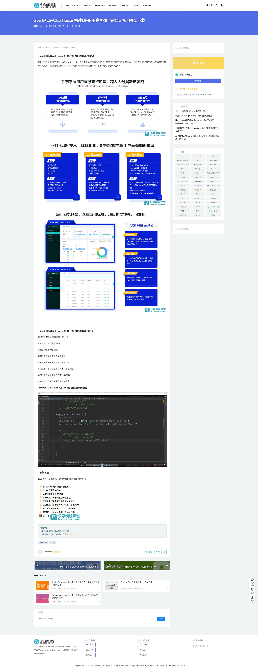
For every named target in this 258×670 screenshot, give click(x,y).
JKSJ (182, 169)
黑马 (213, 215)
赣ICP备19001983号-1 (177, 666)
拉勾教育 (183, 207)
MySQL (198, 169)
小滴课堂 (213, 198)
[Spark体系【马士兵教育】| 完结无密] (111, 585)
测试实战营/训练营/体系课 (213, 207)
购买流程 (143, 645)
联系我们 (89, 655)
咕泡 (198, 194)
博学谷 (182, 194)
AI (182, 156)
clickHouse (43, 542)
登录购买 (198, 81)
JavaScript (213, 160)
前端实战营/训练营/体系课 (213, 186)
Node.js (213, 169)
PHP (182, 173)
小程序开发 (183, 202)
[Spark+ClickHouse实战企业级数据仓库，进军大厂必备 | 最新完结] (42, 585)
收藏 (149, 552)
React (183, 177)
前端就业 (183, 190)
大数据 (182, 198)
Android (198, 156)
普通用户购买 (186, 75)
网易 (198, 211)
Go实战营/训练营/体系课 (182, 161)
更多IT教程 (147, 5)
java (198, 160)
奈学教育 (198, 198)
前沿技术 (57, 47)
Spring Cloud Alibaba (182, 182)
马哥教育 (183, 215)
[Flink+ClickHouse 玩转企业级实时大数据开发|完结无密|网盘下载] (42, 598)
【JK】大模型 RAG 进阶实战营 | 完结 (191, 111)
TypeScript (198, 181)
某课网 (198, 207)
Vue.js (183, 185)
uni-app (213, 181)
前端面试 (213, 190)
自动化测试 (213, 211)
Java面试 (213, 164)
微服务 (213, 202)
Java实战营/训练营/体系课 (183, 165)
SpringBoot (198, 177)
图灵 (213, 194)
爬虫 (182, 211)
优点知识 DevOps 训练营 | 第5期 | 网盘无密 (193, 116)
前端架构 (198, 190)
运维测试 (136, 5)
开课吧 (198, 202)
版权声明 (89, 650)
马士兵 (198, 215)
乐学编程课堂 (96, 666)
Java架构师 (198, 164)
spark (53, 542)
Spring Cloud (213, 177)
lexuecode (40, 26)
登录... (41, 619)
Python (197, 173)
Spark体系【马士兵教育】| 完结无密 (137, 582)
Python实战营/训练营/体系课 (213, 173)
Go (213, 156)
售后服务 (143, 655)
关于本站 (89, 645)
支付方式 (143, 650)
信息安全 (198, 185)
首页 (67, 5)
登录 (210, 5)
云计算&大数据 (51, 26)
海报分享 (161, 552)
